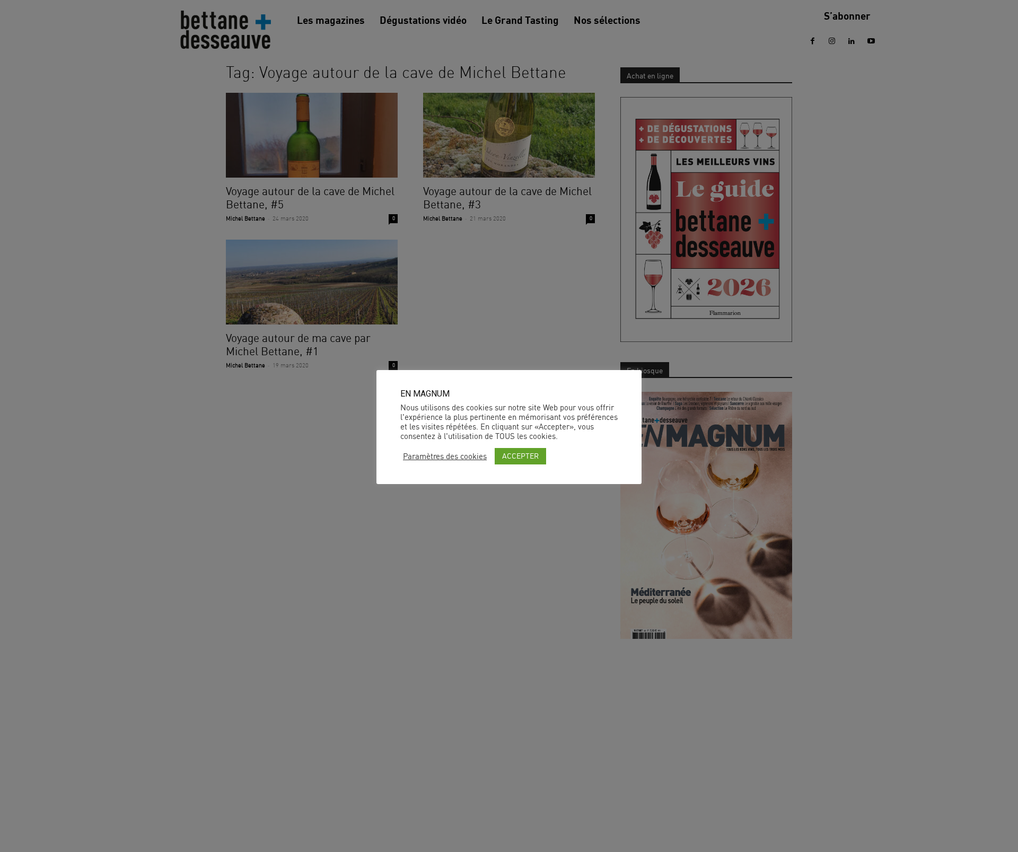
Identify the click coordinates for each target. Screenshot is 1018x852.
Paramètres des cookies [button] (445, 456)
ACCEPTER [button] (520, 455)
